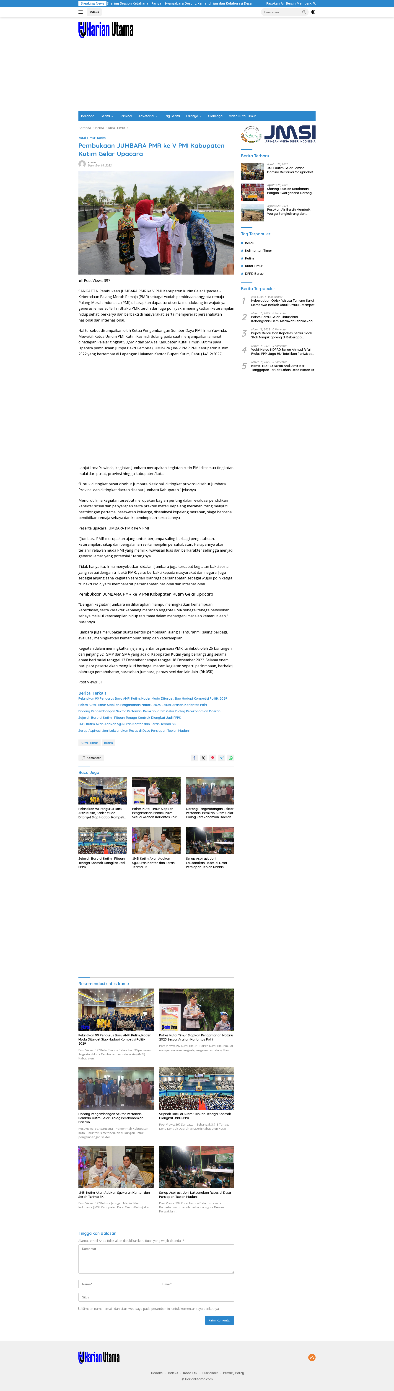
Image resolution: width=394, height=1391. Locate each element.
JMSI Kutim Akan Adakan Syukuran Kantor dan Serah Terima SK (127, 724)
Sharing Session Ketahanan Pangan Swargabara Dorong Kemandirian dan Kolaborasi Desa (124, 3)
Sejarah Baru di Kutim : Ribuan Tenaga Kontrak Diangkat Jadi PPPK (129, 718)
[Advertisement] (197, 77)
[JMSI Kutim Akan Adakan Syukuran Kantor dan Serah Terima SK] (156, 840)
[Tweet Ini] (203, 758)
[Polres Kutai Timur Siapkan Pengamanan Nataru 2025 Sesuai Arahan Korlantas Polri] (156, 790)
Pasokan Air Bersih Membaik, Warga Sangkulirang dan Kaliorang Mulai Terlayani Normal (282, 3)
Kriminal (126, 116)
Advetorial (146, 116)
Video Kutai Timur (242, 116)
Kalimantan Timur (258, 251)
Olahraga (215, 116)
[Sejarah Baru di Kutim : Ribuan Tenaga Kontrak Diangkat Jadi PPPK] (102, 840)
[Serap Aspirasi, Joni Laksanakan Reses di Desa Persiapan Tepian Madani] (210, 840)
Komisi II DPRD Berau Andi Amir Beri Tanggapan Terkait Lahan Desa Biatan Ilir (282, 368)
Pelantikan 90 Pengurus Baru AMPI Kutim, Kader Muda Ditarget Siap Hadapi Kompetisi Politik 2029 (152, 698)
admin (92, 162)
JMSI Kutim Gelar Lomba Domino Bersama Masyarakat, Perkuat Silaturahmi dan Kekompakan (290, 170)
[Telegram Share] (221, 758)
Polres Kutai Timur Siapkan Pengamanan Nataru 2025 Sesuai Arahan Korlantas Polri (142, 705)
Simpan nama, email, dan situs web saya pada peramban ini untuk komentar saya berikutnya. (151, 1308)
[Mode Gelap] (313, 12)
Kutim (101, 138)
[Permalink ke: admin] (82, 163)
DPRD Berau (254, 273)
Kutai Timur (87, 138)
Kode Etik (190, 1373)
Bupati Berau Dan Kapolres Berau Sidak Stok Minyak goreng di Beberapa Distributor (281, 335)
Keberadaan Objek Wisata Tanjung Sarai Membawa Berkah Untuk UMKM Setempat (282, 302)
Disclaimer (210, 1373)
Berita (105, 116)
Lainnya (192, 116)
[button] (304, 12)
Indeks (94, 12)
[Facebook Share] (194, 758)
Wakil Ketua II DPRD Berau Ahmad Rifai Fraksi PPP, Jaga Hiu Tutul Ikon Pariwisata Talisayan (282, 351)
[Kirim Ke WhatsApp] (230, 758)
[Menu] (81, 12)
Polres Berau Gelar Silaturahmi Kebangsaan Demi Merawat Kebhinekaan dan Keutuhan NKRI (282, 319)
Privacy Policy (233, 1373)
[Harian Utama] (105, 30)
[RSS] (312, 1358)
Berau (249, 243)
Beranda (87, 116)
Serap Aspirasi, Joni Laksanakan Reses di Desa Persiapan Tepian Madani (133, 731)
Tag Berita (172, 116)
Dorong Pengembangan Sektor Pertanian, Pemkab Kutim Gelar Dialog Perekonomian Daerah (149, 711)
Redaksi (157, 1373)
